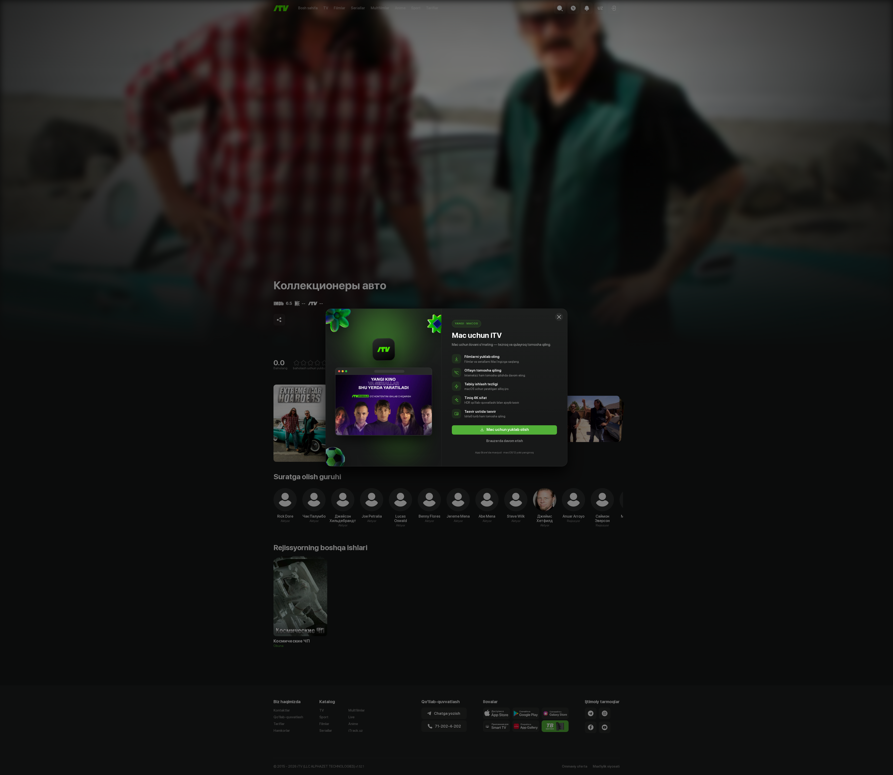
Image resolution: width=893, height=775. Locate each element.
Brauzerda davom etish (504, 441)
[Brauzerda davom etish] (559, 317)
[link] (504, 430)
